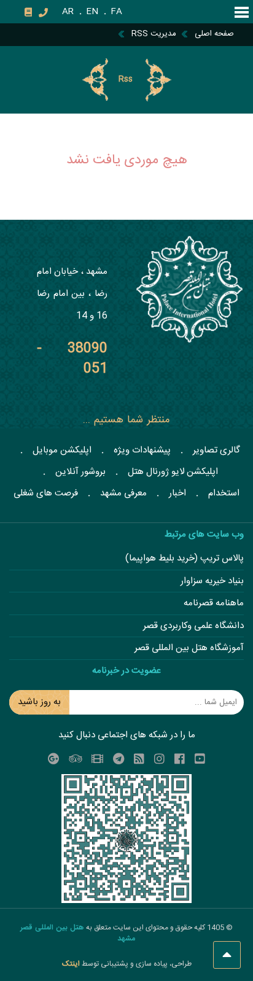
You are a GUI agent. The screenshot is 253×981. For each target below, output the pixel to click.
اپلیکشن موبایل (62, 450)
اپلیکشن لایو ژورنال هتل (173, 471)
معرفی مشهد (123, 493)
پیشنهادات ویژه (142, 450)
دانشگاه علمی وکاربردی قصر (193, 626)
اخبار (177, 493)
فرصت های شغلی (46, 493)
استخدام (223, 493)
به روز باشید (39, 702)
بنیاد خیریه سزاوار (212, 582)
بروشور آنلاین (80, 471)
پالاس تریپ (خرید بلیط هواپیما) (184, 559)
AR (68, 11)
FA (116, 11)
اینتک (72, 964)
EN (92, 11)
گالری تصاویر (216, 450)
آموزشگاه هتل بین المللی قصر (189, 649)
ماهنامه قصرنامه (214, 604)
